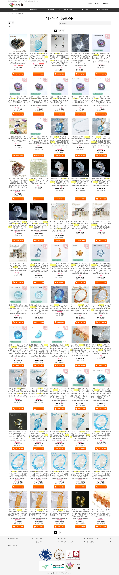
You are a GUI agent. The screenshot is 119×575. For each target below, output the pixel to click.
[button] (89, 3)
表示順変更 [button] (65, 23)
